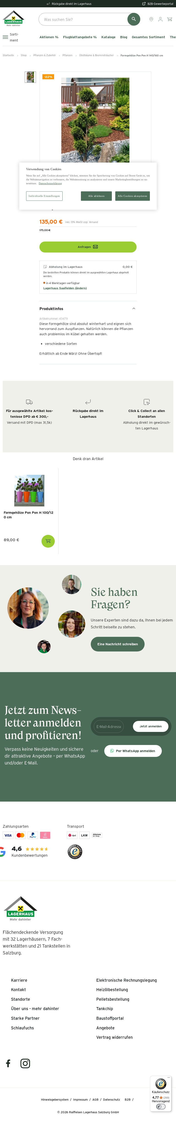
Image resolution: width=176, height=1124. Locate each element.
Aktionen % (48, 37)
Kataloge (108, 37)
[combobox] (89, 19)
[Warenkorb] (170, 19)
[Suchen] (133, 19)
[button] (133, 751)
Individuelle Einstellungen (44, 196)
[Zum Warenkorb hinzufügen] (48, 541)
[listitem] (19, 980)
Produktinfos (51, 308)
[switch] (160, 1106)
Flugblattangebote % (80, 37)
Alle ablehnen (96, 196)
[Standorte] (151, 19)
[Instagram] (25, 1066)
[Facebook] (11, 1066)
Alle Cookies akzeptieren (132, 196)
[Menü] (168, 1078)
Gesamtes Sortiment (148, 37)
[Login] (161, 19)
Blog (123, 37)
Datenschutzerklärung (50, 183)
